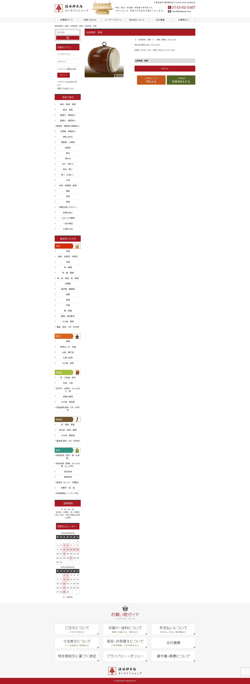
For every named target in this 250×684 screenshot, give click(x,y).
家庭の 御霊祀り (68, 121)
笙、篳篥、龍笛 (68, 425)
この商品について (151, 80)
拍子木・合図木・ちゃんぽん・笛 (68, 389)
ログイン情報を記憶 (67, 69)
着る (68, 153)
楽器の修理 (68, 397)
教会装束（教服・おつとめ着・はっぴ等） (68, 464)
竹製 (68, 262)
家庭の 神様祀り (68, 115)
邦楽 (68, 196)
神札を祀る (68, 137)
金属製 (68, 284)
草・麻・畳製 (68, 273)
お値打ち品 (68, 229)
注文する (164, 68)
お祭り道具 (68, 358)
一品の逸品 (68, 223)
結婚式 (68, 148)
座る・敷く (68, 169)
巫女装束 (68, 472)
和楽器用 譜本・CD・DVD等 (68, 408)
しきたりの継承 (68, 218)
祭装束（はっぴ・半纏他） (68, 482)
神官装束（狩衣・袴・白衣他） (68, 456)
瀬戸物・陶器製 (68, 289)
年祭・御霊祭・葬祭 (68, 186)
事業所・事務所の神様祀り (68, 126)
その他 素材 (68, 321)
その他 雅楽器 (68, 435)
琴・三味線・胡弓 (68, 378)
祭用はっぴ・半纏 (68, 347)
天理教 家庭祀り (68, 131)
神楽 (68, 202)
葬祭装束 (68, 477)
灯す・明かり (68, 164)
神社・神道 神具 (68, 104)
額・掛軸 (68, 311)
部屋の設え (68, 213)
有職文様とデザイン (68, 207)
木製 (68, 251)
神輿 (68, 341)
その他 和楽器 (68, 402)
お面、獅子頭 (68, 352)
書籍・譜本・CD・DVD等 (68, 327)
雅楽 (68, 191)
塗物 (68, 300)
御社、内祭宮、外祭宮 (68, 256)
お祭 (68, 180)
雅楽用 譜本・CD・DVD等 (68, 441)
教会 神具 (68, 110)
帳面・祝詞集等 (68, 316)
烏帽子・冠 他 (68, 488)
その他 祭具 (68, 363)
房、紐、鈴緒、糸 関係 (68, 278)
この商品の (181, 80)
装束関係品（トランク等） (68, 493)
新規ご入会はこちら (65, 88)
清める (68, 158)
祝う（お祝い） (68, 175)
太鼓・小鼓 (68, 383)
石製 (68, 305)
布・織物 (68, 267)
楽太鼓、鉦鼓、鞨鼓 (68, 430)
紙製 (68, 294)
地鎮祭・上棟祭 (68, 142)
